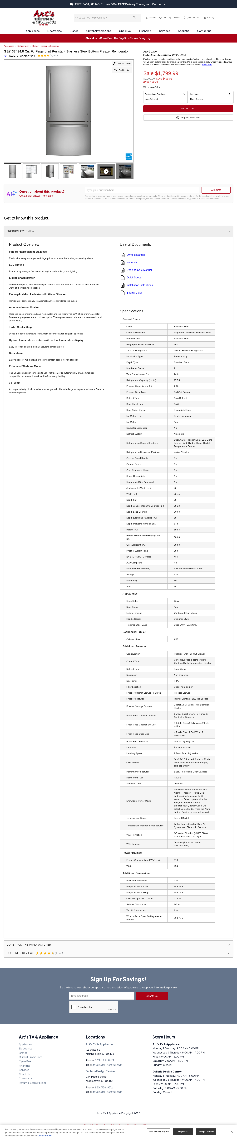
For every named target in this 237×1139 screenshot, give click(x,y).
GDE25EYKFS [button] (27, 56)
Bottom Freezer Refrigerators (45, 46)
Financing (145, 31)
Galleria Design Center (100, 1071)
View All (125, 171)
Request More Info (190, 117)
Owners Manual (136, 254)
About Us (183, 31)
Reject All (183, 1131)
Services (164, 31)
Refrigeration (23, 46)
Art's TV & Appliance (99, 1044)
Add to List (124, 70)
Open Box (125, 31)
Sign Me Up (152, 995)
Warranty (132, 262)
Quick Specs (134, 277)
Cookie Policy (44, 1135)
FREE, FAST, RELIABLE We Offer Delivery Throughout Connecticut (121, 4)
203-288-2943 (104, 1060)
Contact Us (204, 31)
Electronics (54, 31)
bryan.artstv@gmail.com (107, 1064)
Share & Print (124, 63)
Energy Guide (135, 292)
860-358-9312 (104, 1087)
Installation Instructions (140, 285)
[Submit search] (134, 18)
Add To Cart (188, 108)
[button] (146, 18)
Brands (74, 31)
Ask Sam (216, 190)
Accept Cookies (206, 1131)
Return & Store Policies (32, 1082)
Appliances (33, 31)
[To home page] (44, 18)
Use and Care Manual (139, 270)
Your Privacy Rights (158, 1131)
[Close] (231, 1131)
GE (5, 56)
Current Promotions (98, 31)
